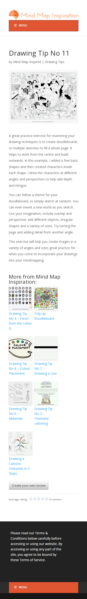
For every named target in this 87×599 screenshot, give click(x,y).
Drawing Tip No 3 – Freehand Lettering (43, 416)
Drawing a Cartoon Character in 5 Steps (19, 466)
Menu (23, 25)
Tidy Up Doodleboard (44, 316)
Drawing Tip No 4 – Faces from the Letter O (20, 320)
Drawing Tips (54, 62)
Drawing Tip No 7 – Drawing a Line (45, 368)
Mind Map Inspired (27, 62)
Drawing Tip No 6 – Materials (18, 413)
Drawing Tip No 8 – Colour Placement (19, 368)
